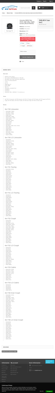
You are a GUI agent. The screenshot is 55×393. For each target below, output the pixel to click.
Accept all (49, 391)
